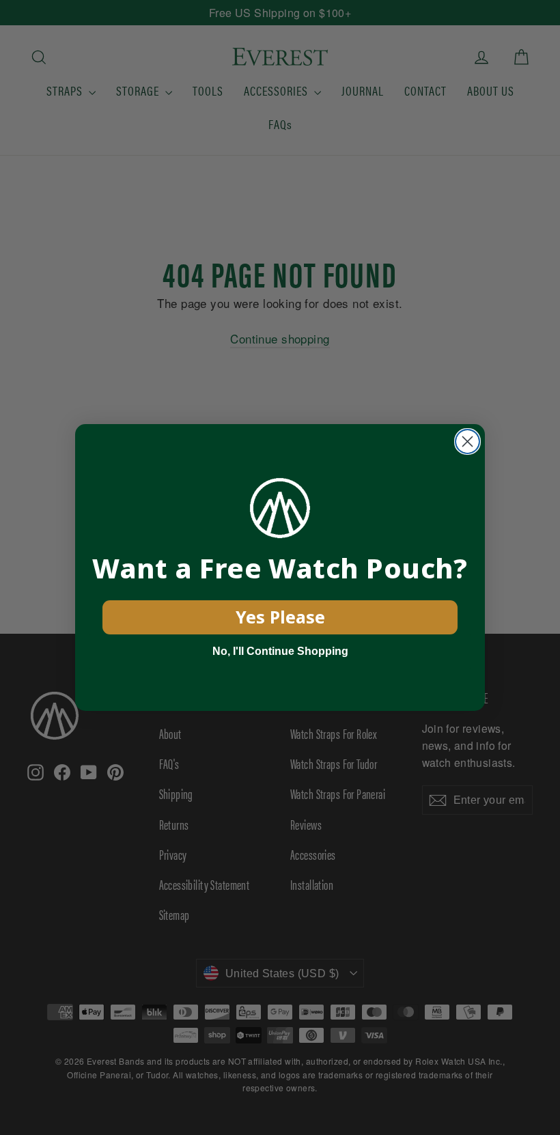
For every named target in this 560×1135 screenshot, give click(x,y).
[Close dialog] (467, 441)
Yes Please (280, 616)
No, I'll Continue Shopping (280, 651)
